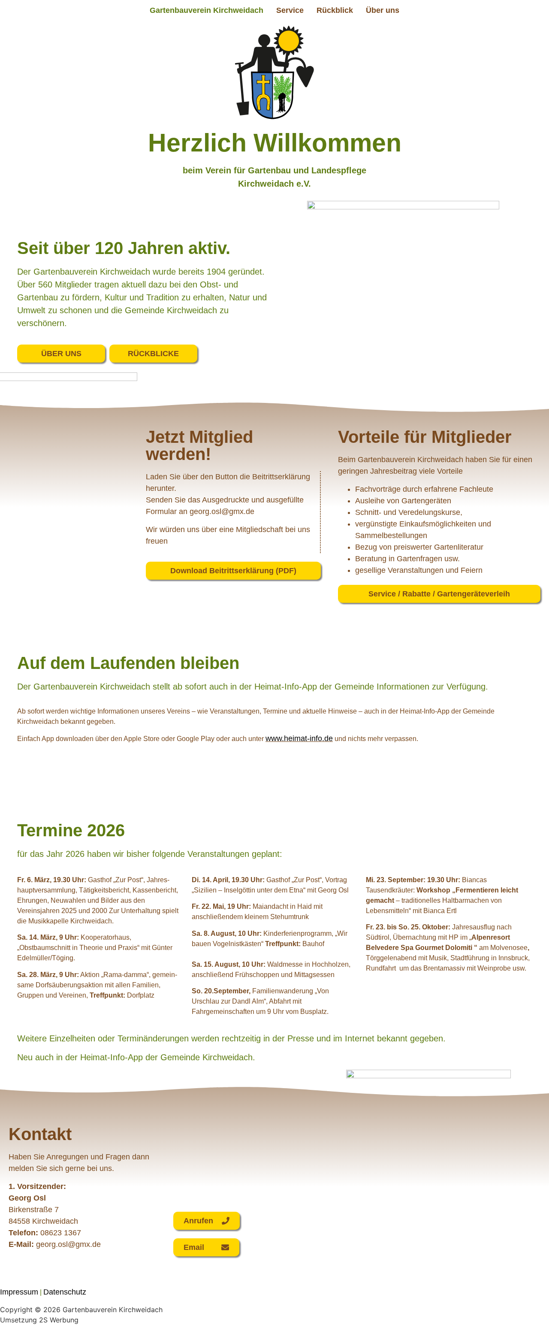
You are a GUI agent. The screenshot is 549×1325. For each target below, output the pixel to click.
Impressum (19, 1292)
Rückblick (335, 10)
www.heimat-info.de (299, 738)
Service (290, 10)
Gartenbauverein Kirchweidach (206, 10)
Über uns (382, 10)
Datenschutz (64, 1292)
